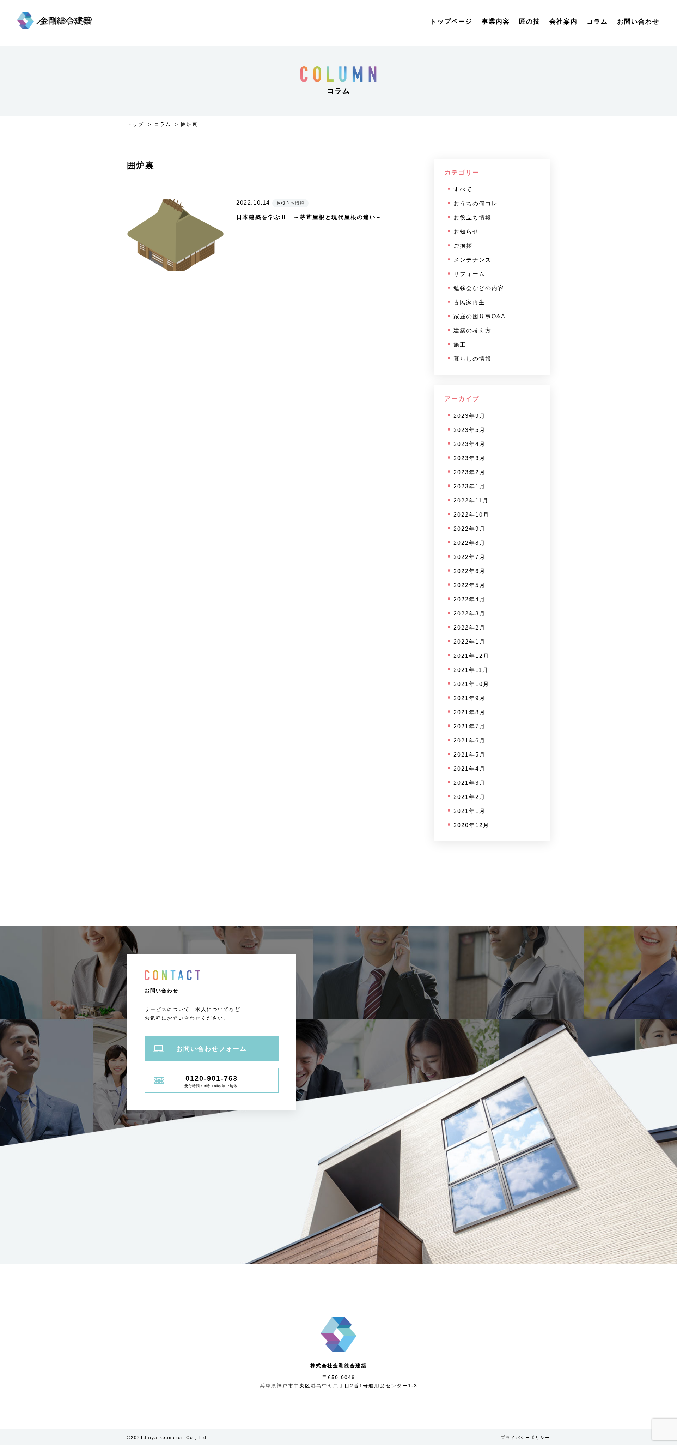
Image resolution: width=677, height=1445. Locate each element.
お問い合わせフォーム (211, 1048)
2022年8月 (469, 543)
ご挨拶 (462, 246)
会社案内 (563, 21)
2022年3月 (469, 613)
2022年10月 (471, 515)
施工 (459, 345)
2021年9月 (469, 698)
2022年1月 (469, 642)
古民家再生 (469, 302)
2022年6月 (469, 571)
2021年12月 (471, 656)
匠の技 (529, 21)
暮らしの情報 (472, 359)
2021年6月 (469, 740)
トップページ (451, 21)
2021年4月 (469, 769)
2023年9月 (469, 416)
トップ (135, 124)
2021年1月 (469, 811)
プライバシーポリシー (525, 1437)
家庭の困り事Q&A (479, 316)
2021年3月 (469, 783)
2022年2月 (469, 628)
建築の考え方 (472, 330)
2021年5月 (469, 755)
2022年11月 (471, 501)
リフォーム (469, 274)
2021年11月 (471, 670)
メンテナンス (472, 260)
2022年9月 (469, 529)
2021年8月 (469, 712)
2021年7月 (469, 726)
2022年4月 (469, 599)
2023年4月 (469, 444)
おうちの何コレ (475, 203)
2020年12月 (471, 825)
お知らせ (466, 232)
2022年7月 (469, 557)
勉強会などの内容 (478, 288)
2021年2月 (469, 797)
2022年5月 (469, 585)
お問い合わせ (638, 21)
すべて (462, 189)
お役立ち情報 (472, 218)
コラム (597, 21)
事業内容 (496, 21)
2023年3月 (469, 458)
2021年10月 (471, 684)
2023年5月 (469, 430)
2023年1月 (469, 486)
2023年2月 (469, 472)
